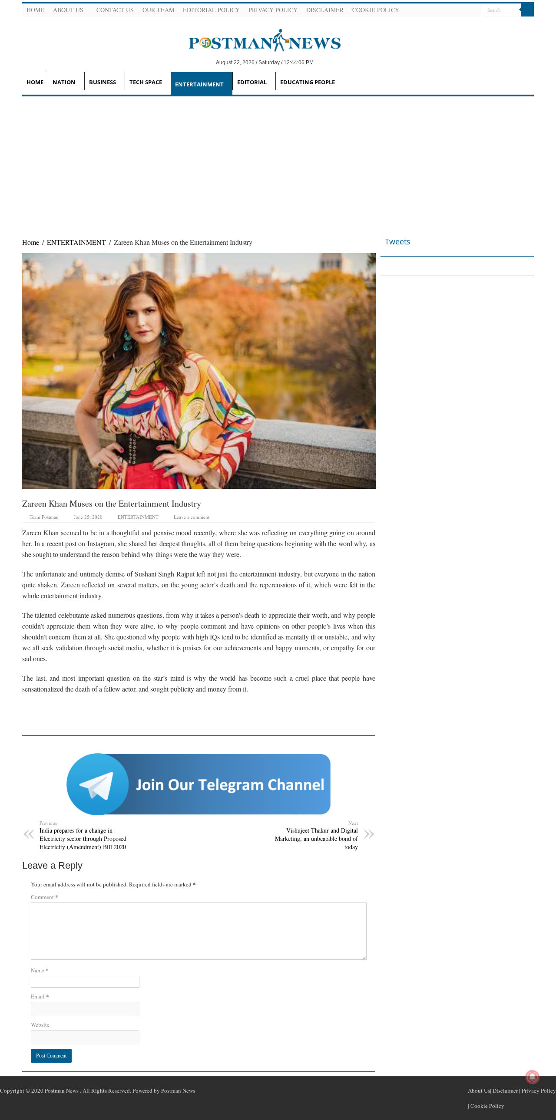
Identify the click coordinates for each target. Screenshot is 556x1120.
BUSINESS (102, 82)
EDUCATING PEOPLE (307, 82)
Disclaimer (325, 10)
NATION (64, 82)
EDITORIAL (252, 82)
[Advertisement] (278, 161)
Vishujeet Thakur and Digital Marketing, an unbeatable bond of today (316, 835)
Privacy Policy (273, 10)
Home (35, 10)
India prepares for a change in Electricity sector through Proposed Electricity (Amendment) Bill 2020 (83, 835)
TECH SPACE (145, 82)
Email (40, 996)
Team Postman (44, 517)
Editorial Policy (211, 10)
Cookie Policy (375, 10)
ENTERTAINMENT (199, 84)
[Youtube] (464, 10)
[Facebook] (443, 10)
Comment (44, 897)
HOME (34, 82)
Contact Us (115, 10)
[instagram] (474, 10)
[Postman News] (258, 39)
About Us (68, 10)
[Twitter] (453, 10)
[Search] (527, 9)
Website (40, 1024)
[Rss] (432, 10)
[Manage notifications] (532, 1077)
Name (40, 970)
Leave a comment (191, 517)
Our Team (158, 10)
